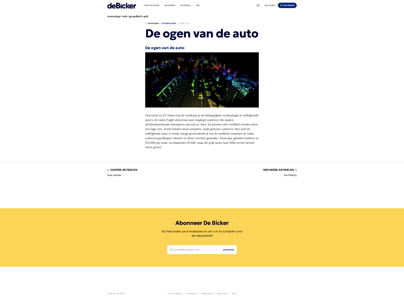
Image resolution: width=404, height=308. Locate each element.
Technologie (168, 23)
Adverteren (207, 293)
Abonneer (170, 5)
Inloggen (270, 5)
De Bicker (153, 23)
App (197, 5)
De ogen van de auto (164, 47)
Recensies (185, 5)
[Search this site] (258, 5)
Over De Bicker (152, 5)
